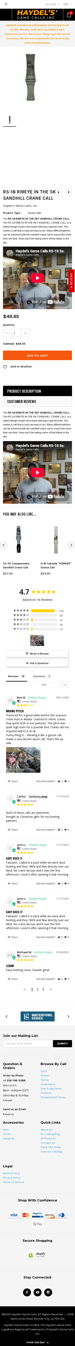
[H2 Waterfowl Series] (38, 1016)
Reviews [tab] (13, 676)
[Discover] (49, 1214)
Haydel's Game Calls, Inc (20, 205)
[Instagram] (48, 1292)
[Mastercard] (25, 1214)
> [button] (51, 989)
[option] (30, 77)
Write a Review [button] (39, 653)
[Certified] (37, 1254)
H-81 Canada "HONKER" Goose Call (56, 565)
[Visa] (14, 1214)
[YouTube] (38, 1292)
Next (68, 192)
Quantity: (9, 325)
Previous (58, 192)
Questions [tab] (39, 676)
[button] (60, 781)
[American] (61, 1214)
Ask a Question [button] (39, 663)
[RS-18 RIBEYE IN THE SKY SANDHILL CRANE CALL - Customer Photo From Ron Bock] (37, 640)
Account (51, 4)
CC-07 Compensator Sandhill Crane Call (16, 565)
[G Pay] (37, 1224)
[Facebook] (27, 1292)
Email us (8, 1114)
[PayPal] (37, 1214)
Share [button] (14, 781)
